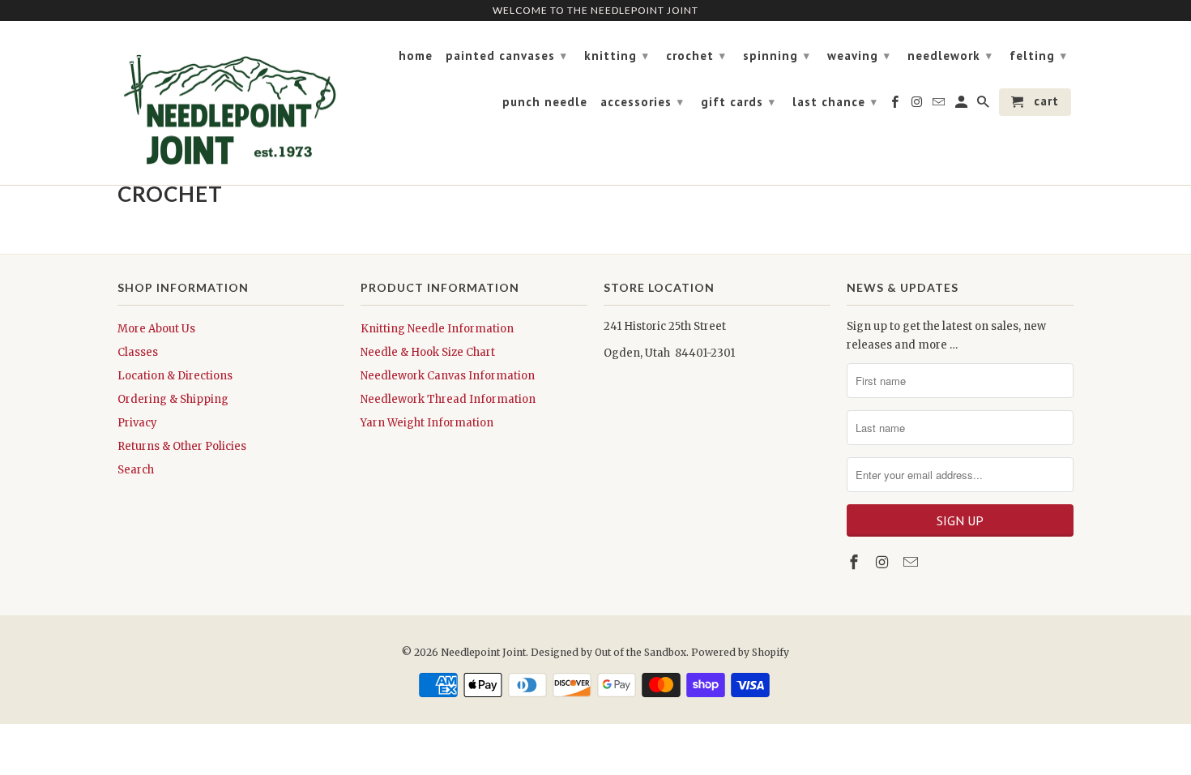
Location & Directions (175, 376)
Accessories (642, 101)
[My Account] (962, 105)
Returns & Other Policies (181, 446)
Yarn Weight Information (427, 423)
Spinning (776, 55)
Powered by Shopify (740, 652)
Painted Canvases (506, 55)
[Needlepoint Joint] (230, 103)
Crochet (696, 55)
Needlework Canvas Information (448, 376)
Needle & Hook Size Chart (428, 352)
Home (416, 56)
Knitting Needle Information (437, 329)
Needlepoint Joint (483, 652)
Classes (137, 352)
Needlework (949, 55)
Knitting (616, 55)
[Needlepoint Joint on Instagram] (884, 562)
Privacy (137, 423)
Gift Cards (738, 101)
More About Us (156, 329)
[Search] (984, 105)
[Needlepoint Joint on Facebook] (855, 562)
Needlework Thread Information (448, 399)
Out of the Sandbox (640, 652)
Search (135, 470)
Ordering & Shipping (172, 399)
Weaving (858, 55)
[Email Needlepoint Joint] (912, 562)
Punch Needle (544, 102)
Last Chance (834, 101)
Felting (1038, 55)
